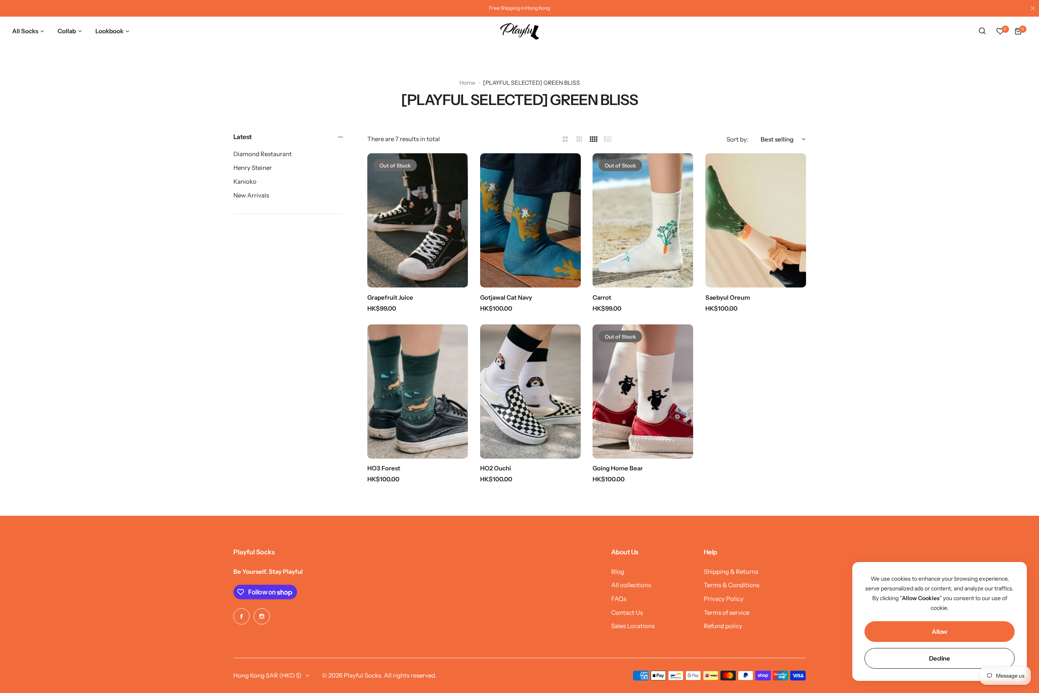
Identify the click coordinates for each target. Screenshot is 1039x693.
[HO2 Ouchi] (530, 391)
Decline (939, 658)
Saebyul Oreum (727, 297)
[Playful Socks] (519, 31)
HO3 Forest (383, 468)
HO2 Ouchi (495, 468)
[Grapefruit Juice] (417, 220)
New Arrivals (251, 195)
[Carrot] (643, 220)
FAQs (618, 599)
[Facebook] (241, 616)
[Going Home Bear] (643, 391)
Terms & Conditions (731, 585)
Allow (939, 631)
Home (467, 82)
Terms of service (726, 612)
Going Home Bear (618, 468)
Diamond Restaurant (262, 154)
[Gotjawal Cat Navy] (530, 220)
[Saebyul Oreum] (755, 220)
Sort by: (737, 139)
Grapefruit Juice (390, 297)
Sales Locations (633, 626)
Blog (617, 571)
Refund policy (723, 626)
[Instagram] (262, 616)
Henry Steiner (252, 168)
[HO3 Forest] (417, 391)
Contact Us (627, 612)
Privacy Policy (724, 599)
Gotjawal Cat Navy (506, 297)
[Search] (982, 31)
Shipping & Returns (731, 571)
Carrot (602, 297)
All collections (631, 585)
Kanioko (245, 181)
